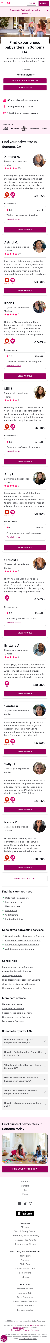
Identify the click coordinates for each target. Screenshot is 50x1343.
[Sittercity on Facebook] (19, 1203)
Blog (25, 1190)
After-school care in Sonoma (16, 971)
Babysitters (25, 1255)
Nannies (25, 1260)
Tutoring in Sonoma (12, 975)
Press (25, 1194)
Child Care (25, 1264)
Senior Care (25, 1272)
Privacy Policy (18, 1328)
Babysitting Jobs (25, 1288)
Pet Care (25, 1277)
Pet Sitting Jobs (25, 1310)
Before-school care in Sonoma (17, 967)
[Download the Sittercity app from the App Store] (25, 1213)
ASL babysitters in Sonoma (19, 949)
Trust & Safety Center (25, 1231)
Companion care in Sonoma (16, 1017)
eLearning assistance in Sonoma (18, 984)
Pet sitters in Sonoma (13, 1021)
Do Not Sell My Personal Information (24, 1330)
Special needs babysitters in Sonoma (24, 936)
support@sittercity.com (28, 1339)
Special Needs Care (25, 1268)
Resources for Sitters (25, 1244)
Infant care (11, 910)
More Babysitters (25, 878)
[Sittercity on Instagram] (30, 1203)
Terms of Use (34, 1325)
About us (25, 1181)
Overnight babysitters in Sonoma (22, 940)
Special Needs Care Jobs (25, 1301)
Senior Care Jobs (25, 1305)
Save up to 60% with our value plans (25, 11)
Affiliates (25, 1227)
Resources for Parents (25, 1239)
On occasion (25, 87)
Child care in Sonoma (13, 1008)
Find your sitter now (25, 1169)
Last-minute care (14, 902)
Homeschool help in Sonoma (16, 988)
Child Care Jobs (25, 1297)
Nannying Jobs (25, 1293)
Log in (31, 3)
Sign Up (44, 3)
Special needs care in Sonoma (17, 1012)
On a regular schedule (25, 81)
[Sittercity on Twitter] (25, 1203)
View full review (14, 219)
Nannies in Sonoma (12, 1004)
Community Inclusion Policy (25, 1235)
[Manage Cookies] (4, 1338)
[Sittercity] (8, 3)
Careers (25, 1185)
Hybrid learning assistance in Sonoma (21, 979)
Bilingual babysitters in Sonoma (22, 944)
